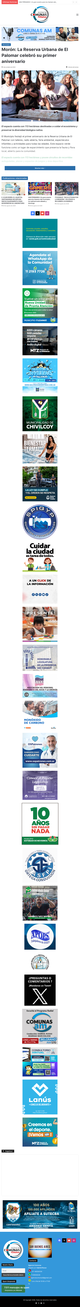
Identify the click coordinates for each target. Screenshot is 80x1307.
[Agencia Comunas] (40, 14)
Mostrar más (39, 168)
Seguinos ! (9, 1151)
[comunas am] (40, 34)
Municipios (6, 44)
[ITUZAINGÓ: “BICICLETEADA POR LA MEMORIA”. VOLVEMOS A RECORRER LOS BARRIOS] (66, 188)
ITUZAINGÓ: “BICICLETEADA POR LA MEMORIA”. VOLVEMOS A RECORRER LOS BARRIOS (49, 2)
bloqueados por (14, 1289)
